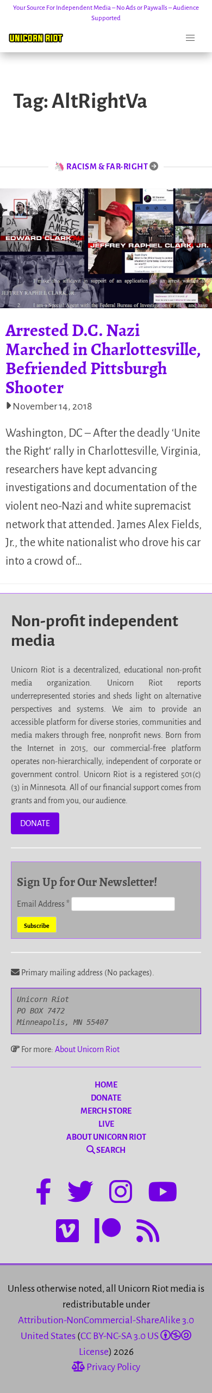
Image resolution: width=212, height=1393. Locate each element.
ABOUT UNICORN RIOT (106, 1137)
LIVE (106, 1124)
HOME (106, 1084)
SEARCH (110, 1150)
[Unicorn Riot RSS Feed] (148, 1232)
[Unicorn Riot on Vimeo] (67, 1232)
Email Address (43, 904)
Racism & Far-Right (107, 166)
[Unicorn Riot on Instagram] (120, 1193)
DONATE (35, 823)
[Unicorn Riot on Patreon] (107, 1232)
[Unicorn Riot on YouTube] (162, 1193)
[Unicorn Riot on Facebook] (43, 1193)
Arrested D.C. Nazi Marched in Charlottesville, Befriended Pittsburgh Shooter (103, 359)
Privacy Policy (112, 1367)
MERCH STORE (106, 1111)
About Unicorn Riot (87, 1049)
